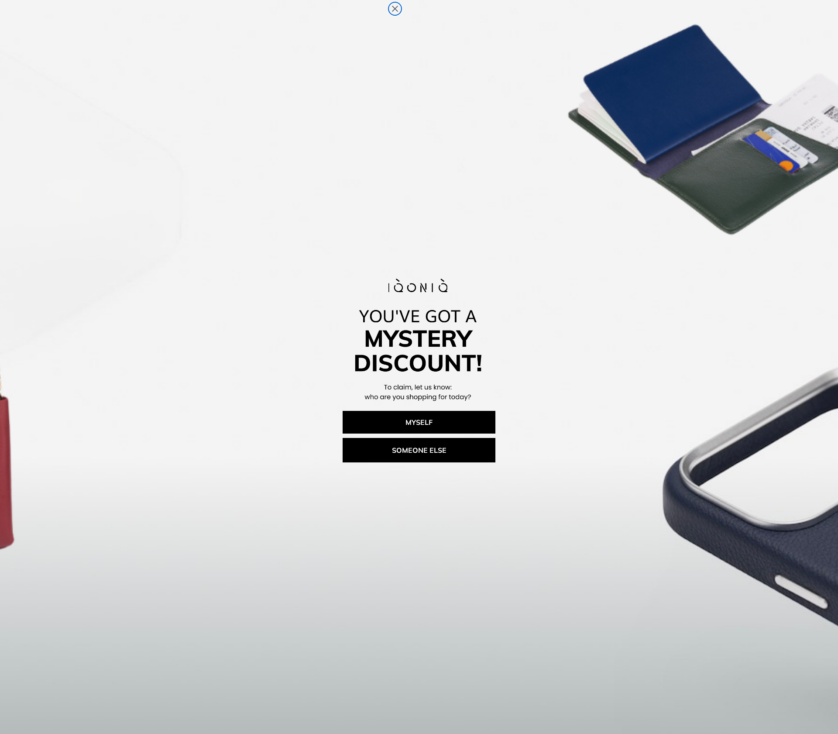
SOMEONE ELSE (419, 450)
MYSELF (419, 422)
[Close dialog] (395, 8)
